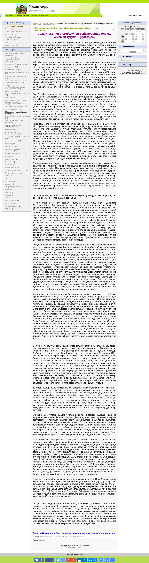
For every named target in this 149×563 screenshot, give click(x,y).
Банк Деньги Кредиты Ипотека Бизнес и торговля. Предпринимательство (16, 102)
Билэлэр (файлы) (11, 34)
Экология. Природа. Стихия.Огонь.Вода (12, 133)
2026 (39, 24)
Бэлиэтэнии (19, 15)
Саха (6, 178)
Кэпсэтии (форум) (11, 45)
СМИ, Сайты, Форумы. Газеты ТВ (17, 137)
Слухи (7, 198)
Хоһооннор (9, 162)
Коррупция (9, 97)
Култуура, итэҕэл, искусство (15, 170)
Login (79, 547)
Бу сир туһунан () (16, 31)
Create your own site (128, 60)
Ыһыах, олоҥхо (10, 167)
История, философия (13, 173)
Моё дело (8, 203)
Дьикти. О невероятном (13, 153)
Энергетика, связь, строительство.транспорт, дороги (17, 92)
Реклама (8, 189)
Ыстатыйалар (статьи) (13, 37)
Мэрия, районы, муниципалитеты (17, 76)
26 (53, 24)
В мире (7, 195)
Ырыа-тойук (9, 165)
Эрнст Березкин (10, 200)
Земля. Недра (10, 129)
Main (34, 24)
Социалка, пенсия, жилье (14, 106)
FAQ (6, 42)
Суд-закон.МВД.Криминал (14, 64)
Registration (72, 547)
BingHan (8, 209)
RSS (146, 15)
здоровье (8, 184)
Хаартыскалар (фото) (13, 39)
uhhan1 (81, 536)
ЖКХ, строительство (12, 109)
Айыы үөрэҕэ (10, 159)
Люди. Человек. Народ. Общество (17, 116)
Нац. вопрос (9, 146)
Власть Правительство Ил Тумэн (17, 72)
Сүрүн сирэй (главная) (14, 26)
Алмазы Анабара (11, 125)
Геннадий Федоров (11, 206)
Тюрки (7, 176)
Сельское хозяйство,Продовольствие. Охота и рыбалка (15, 87)
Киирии (27, 15)
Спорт (7, 192)
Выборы (8, 156)
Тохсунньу (47, 24)
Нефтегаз (8, 143)
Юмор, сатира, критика (13, 187)
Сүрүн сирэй (9, 15)
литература (9, 181)
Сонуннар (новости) (12, 29)
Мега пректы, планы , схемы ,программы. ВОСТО (15, 81)
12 (123, 36)
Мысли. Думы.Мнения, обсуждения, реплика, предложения (13, 59)
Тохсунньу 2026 (133, 27)
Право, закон (9, 67)
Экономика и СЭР (11, 70)
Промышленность (11, 141)
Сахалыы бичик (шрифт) (39, 15)
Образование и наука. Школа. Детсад (51, 536)
